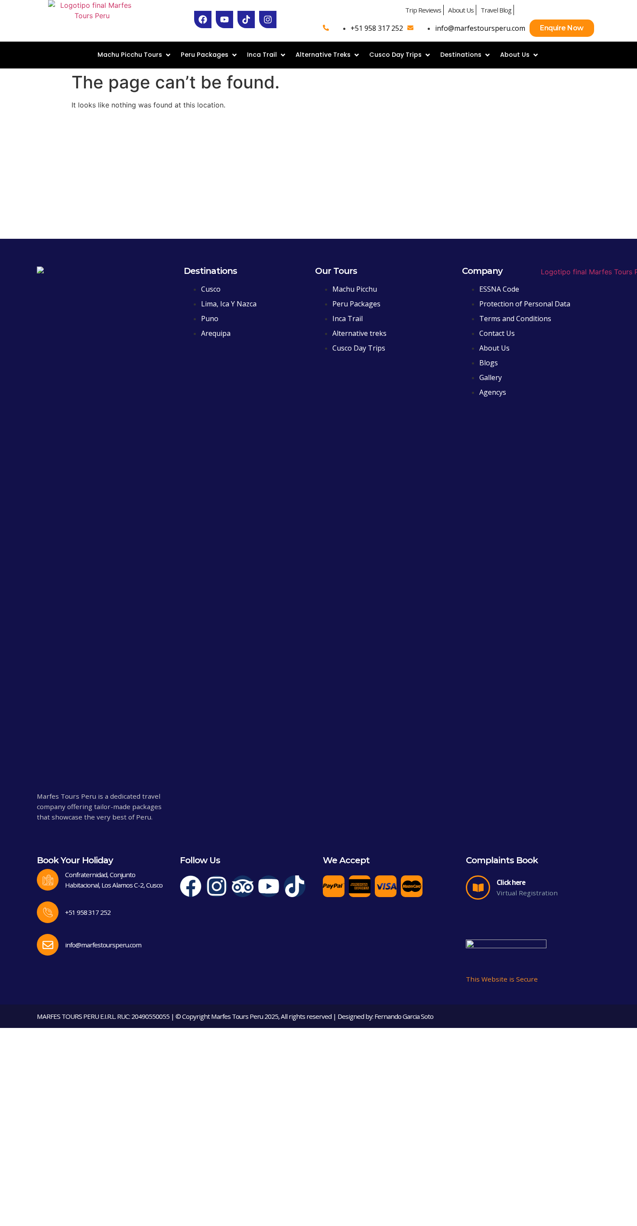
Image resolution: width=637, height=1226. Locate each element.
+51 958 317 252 (87, 912)
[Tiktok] (295, 886)
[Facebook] (191, 886)
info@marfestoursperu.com (103, 944)
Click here (511, 882)
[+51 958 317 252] (47, 912)
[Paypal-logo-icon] (333, 886)
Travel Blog (496, 10)
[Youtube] (269, 886)
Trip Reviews (423, 10)
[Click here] (478, 887)
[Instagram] (217, 886)
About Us (461, 10)
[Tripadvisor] (243, 886)
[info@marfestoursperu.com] (47, 945)
